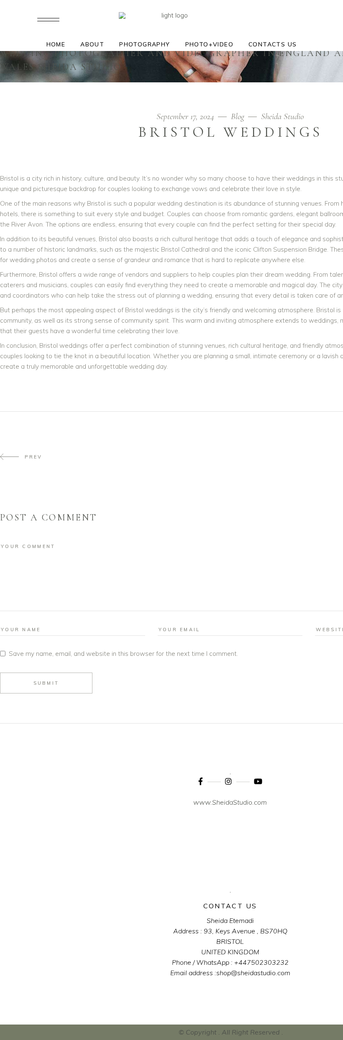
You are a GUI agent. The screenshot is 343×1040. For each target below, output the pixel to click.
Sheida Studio (282, 116)
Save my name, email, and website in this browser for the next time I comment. (123, 654)
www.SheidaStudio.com (230, 802)
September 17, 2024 (186, 116)
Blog (237, 116)
